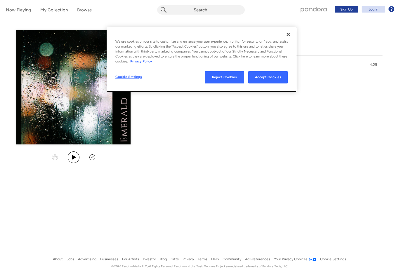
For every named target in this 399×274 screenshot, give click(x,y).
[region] (201, 59)
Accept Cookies (268, 77)
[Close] (288, 34)
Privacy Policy (141, 61)
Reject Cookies (224, 77)
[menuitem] (363, 9)
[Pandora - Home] (313, 9)
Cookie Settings (128, 77)
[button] (373, 64)
